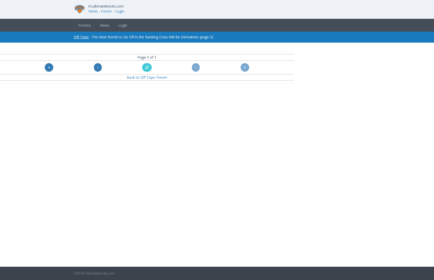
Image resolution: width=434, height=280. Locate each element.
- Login (118, 11)
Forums (84, 25)
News (93, 11)
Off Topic (81, 37)
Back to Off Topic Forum (147, 77)
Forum (106, 11)
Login (122, 25)
